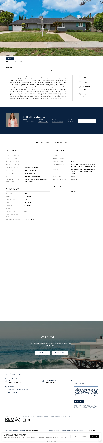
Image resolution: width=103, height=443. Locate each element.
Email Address (79, 383)
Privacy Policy (91, 430)
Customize (84, 436)
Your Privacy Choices (51, 441)
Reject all (75, 436)
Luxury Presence (32, 430)
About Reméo (59, 352)
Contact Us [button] (43, 352)
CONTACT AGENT (86, 121)
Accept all (94, 436)
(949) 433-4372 (43, 121)
